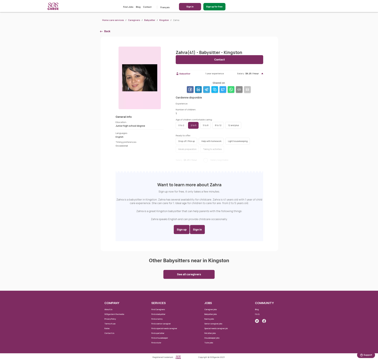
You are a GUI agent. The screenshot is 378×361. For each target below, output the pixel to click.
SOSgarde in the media (114, 314)
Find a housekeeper (159, 338)
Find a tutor (156, 342)
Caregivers (134, 20)
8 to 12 (218, 125)
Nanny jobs (209, 319)
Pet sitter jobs (210, 333)
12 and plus (233, 125)
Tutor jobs (208, 342)
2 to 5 (193, 125)
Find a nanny (156, 319)
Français (165, 7)
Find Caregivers (158, 309)
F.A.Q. (257, 314)
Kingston (164, 20)
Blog (138, 7)
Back (107, 31)
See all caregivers (189, 274)
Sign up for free (214, 6)
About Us (108, 309)
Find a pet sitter (157, 333)
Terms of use (109, 323)
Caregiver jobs (210, 309)
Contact (147, 7)
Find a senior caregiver (161, 323)
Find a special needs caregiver (164, 328)
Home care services (113, 20)
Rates (106, 328)
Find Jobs (128, 7)
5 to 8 (205, 125)
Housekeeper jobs (211, 338)
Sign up (182, 229)
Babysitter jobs (210, 314)
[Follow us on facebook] (264, 321)
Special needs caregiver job (216, 328)
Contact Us (109, 333)
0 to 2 (181, 125)
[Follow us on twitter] (257, 321)
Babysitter (149, 20)
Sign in (190, 6)
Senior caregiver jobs (213, 323)
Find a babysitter (158, 314)
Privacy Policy (110, 319)
